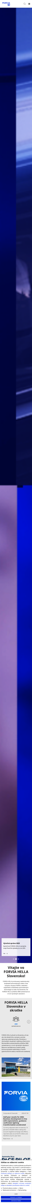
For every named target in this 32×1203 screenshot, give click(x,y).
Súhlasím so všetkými (16, 1197)
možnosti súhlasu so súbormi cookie (12, 1173)
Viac (4, 953)
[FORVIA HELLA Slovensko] (13, 959)
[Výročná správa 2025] (16, 959)
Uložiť (16, 1194)
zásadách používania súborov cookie (17, 1185)
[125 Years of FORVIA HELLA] (18, 959)
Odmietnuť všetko (16, 1201)
